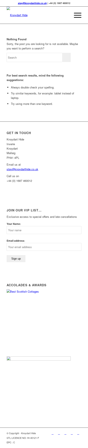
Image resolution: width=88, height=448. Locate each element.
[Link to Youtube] (72, 433)
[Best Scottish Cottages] (39, 291)
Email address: (16, 241)
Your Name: (14, 224)
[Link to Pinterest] (65, 433)
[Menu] (75, 15)
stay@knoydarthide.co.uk (32, 3)
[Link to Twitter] (52, 433)
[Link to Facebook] (59, 433)
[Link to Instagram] (78, 433)
